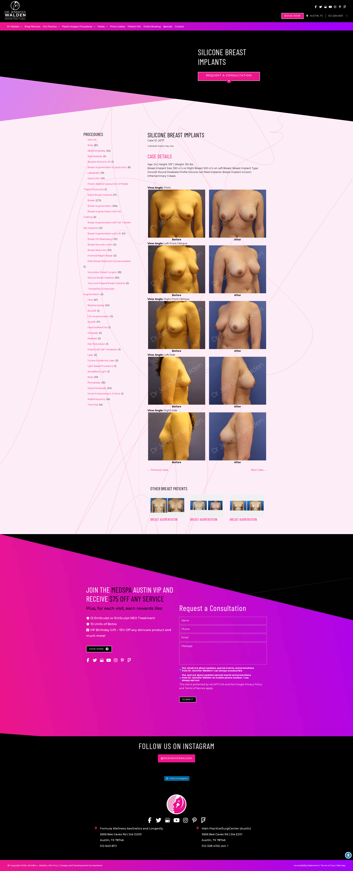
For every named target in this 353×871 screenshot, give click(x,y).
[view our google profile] (325, 6)
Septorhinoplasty (97, 388)
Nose (90, 377)
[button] (292, 16)
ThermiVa (93, 404)
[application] (20, 26)
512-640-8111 (108, 846)
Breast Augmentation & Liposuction (107, 167)
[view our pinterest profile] (340, 6)
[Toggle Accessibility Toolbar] (348, 855)
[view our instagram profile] (335, 6)
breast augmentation (203, 519)
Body (90, 145)
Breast (91, 200)
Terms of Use (327, 865)
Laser (90, 355)
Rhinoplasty (94, 382)
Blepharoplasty (96, 305)
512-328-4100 (335, 15)
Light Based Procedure (100, 366)
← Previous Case (158, 469)
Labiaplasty (94, 173)
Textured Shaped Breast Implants (106, 283)
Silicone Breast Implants (101, 277)
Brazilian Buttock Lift (99, 162)
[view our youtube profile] (330, 6)
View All (92, 139)
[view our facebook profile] (316, 6)
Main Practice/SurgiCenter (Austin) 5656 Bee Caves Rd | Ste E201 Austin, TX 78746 (226, 834)
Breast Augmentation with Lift (104, 233)
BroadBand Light (97, 371)
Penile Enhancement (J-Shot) (104, 393)
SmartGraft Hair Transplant (102, 349)
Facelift (92, 322)
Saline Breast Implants (100, 195)
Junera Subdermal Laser (101, 360)
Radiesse (92, 338)
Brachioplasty (95, 156)
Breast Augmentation (100, 206)
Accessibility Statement (306, 865)
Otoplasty (93, 333)
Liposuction (94, 178)
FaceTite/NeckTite (97, 327)
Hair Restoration (96, 344)
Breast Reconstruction (100, 244)
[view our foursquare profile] (345, 6)
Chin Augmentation (98, 316)
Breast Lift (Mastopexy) (100, 239)
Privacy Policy (253, 684)
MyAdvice (97, 865)
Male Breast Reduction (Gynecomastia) (109, 261)
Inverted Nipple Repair (100, 255)
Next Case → (259, 469)
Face (90, 300)
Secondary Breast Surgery (102, 272)
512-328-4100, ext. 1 (215, 846)
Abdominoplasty (96, 150)
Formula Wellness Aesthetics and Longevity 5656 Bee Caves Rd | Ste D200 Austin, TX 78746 (131, 834)
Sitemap (341, 865)
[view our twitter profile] (321, 6)
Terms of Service (195, 688)
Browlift (92, 311)
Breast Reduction (97, 250)
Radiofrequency (96, 399)
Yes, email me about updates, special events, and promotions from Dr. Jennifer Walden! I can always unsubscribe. (218, 669)
